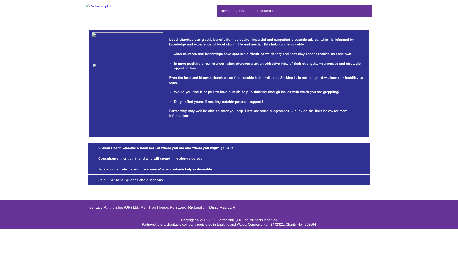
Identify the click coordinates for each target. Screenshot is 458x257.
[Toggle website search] (286, 11)
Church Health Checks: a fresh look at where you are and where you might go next (165, 148)
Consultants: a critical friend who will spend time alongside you (150, 158)
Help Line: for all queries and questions (130, 180)
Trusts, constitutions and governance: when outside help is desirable (155, 169)
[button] (229, 148)
